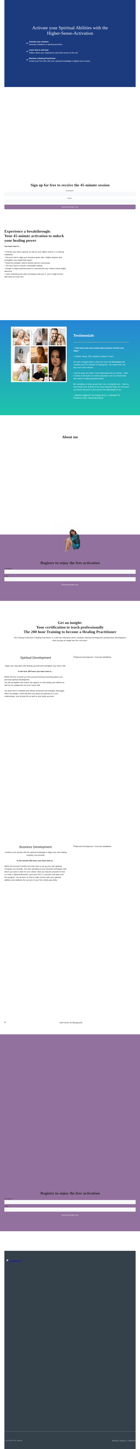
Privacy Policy (119, 1440)
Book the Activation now (70, 207)
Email (70, 198)
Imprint (132, 1440)
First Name (70, 191)
